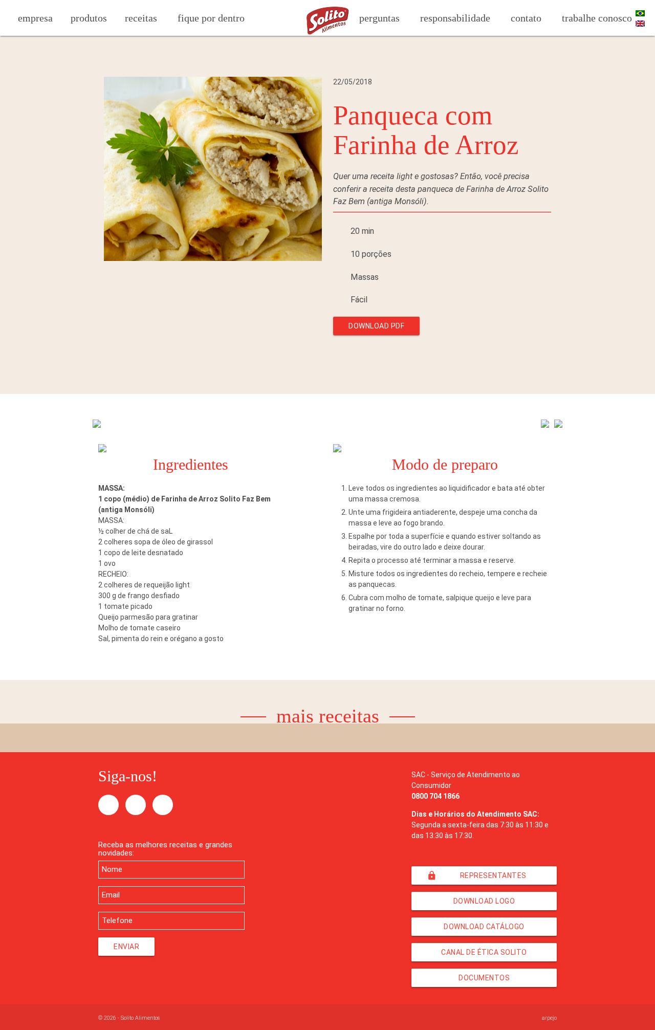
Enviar (126, 947)
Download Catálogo (484, 927)
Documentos (484, 978)
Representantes (476, 875)
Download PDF (376, 326)
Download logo (484, 901)
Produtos (89, 18)
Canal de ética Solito (484, 952)
